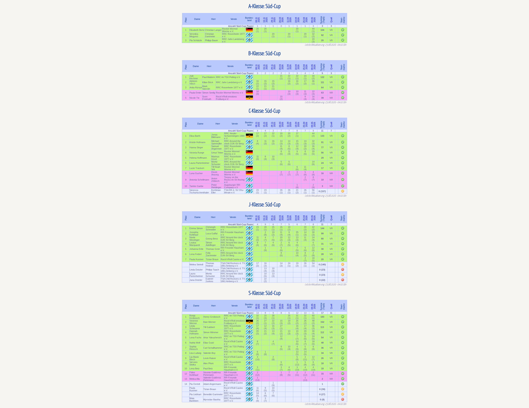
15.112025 (265, 20)
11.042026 (289, 20)
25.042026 (305, 20)
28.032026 (281, 20)
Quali (331, 19)
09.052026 (313, 20)
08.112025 (257, 20)
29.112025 (273, 20)
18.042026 (297, 20)
